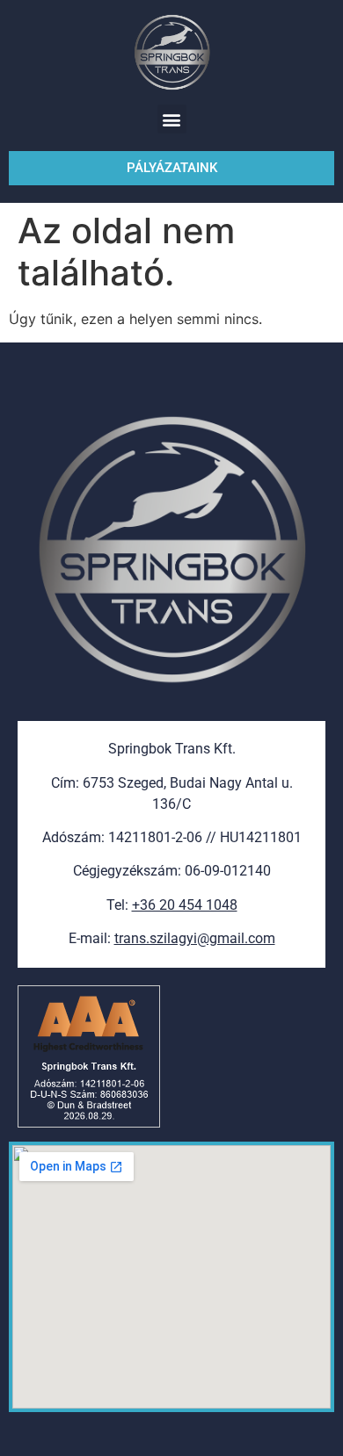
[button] (171, 119)
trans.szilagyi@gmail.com (194, 938)
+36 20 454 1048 (184, 905)
